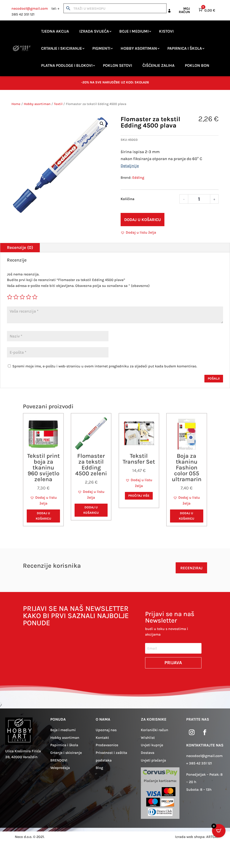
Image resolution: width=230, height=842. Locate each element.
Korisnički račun (154, 730)
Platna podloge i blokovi (67, 65)
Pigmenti (101, 48)
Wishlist (148, 737)
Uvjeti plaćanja (153, 760)
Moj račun (184, 10)
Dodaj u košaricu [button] (43, 515)
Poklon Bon (197, 65)
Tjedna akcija (55, 31)
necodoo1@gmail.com (29, 8)
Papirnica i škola (184, 48)
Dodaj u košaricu (142, 219)
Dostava (147, 752)
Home (15, 104)
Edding (138, 177)
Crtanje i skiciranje (61, 48)
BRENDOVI (58, 760)
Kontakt (102, 737)
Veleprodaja (60, 768)
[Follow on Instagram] (191, 732)
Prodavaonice (107, 745)
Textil (58, 104)
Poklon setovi (117, 65)
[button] (102, 124)
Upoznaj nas (106, 730)
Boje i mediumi (134, 31)
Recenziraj (191, 568)
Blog (99, 768)
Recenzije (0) (20, 247)
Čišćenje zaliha (158, 65)
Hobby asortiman (139, 48)
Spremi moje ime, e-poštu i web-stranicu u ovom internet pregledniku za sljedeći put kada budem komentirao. (104, 366)
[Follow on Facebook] (204, 732)
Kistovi (166, 31)
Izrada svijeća (94, 31)
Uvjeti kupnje (152, 745)
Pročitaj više (138, 496)
